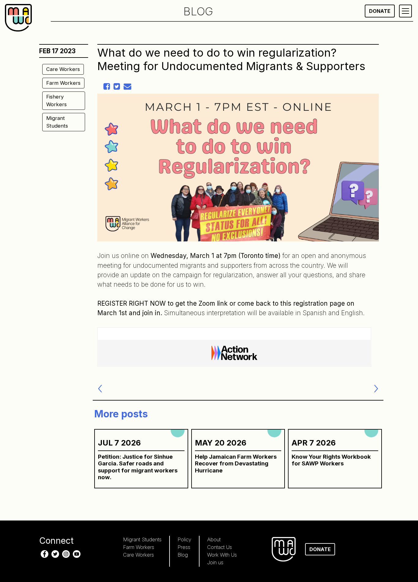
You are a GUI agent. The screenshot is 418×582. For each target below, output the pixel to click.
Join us (215, 562)
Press (183, 547)
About (214, 539)
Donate (379, 11)
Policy (184, 539)
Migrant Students (57, 122)
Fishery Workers (56, 100)
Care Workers (63, 69)
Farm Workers (63, 83)
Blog (182, 555)
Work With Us (222, 555)
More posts (121, 414)
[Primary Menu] (405, 11)
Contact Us (219, 547)
